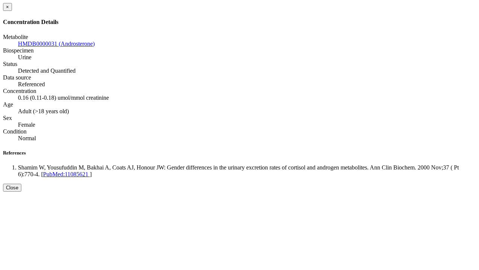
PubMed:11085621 (66, 174)
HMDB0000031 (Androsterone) (56, 43)
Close (12, 187)
